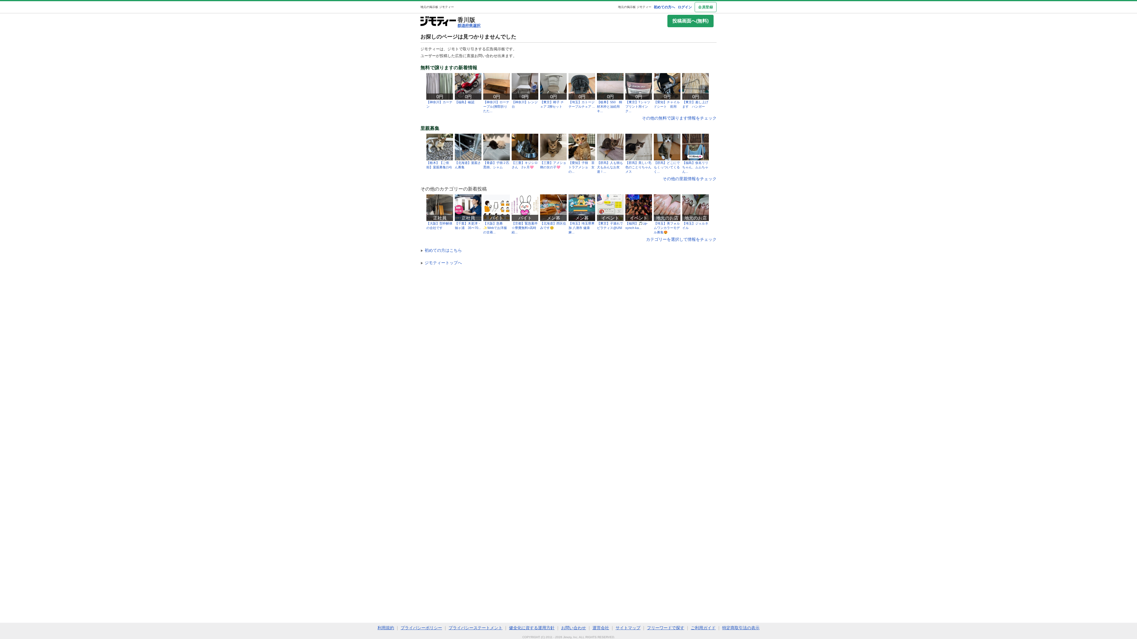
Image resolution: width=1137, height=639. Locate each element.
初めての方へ (664, 7)
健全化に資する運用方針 (532, 627)
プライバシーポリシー (421, 627)
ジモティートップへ (441, 262)
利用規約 (386, 627)
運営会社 (600, 627)
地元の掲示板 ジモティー (634, 7)
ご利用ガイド (703, 627)
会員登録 (705, 7)
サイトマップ (628, 627)
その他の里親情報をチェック (690, 179)
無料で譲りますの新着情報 (448, 67)
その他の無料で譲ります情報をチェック (679, 118)
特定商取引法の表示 (740, 627)
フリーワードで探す (665, 627)
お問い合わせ (573, 627)
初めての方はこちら (441, 250)
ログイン (685, 7)
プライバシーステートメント (475, 627)
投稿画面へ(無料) (690, 20)
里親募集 (429, 128)
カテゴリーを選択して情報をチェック (681, 239)
